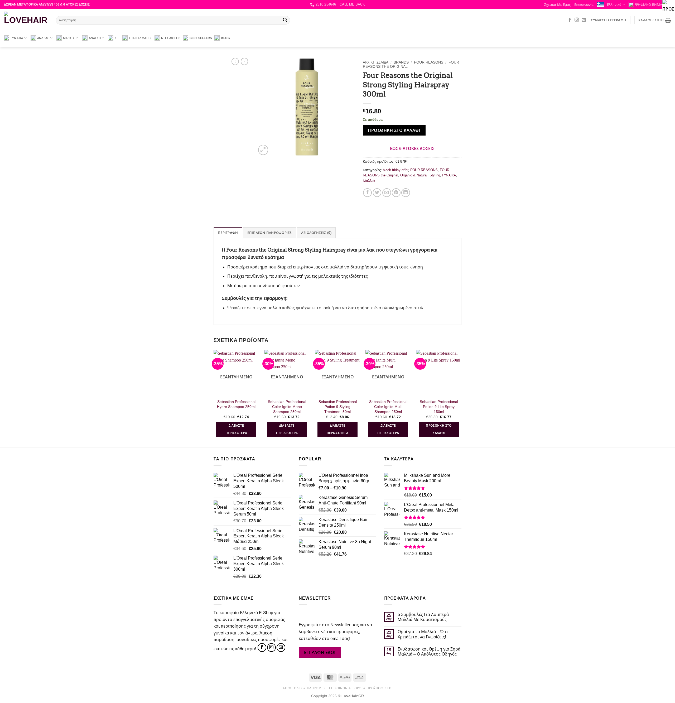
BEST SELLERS (201, 38)
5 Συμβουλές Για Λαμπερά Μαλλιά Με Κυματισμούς (423, 617)
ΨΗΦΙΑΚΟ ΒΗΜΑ (648, 5)
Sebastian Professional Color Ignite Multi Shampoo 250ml (388, 406)
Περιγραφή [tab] (228, 233)
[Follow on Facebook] (570, 20)
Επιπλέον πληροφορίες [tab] (269, 233)
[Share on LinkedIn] (405, 192)
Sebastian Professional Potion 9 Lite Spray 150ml (439, 406)
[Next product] (235, 61)
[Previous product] (244, 61)
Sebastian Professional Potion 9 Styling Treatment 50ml (338, 406)
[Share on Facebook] (367, 192)
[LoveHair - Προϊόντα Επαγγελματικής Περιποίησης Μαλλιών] (26, 19)
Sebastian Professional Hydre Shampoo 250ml (236, 404)
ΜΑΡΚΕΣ (69, 38)
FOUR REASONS (428, 62)
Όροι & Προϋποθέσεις (373, 688)
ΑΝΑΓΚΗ (95, 38)
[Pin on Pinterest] (396, 192)
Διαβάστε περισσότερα (236, 429)
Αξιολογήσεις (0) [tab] (316, 233)
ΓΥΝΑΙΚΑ (17, 38)
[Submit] (285, 20)
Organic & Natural (413, 175)
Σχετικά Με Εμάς (557, 5)
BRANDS (401, 62)
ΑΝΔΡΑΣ (43, 38)
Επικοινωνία (584, 5)
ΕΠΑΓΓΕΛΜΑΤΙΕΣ (140, 38)
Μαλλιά (369, 181)
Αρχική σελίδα (375, 62)
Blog (225, 38)
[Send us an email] (584, 20)
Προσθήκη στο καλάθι (394, 130)
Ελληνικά (614, 5)
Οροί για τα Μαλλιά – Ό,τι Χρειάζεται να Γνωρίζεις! (423, 634)
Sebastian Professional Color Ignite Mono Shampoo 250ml (287, 406)
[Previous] (214, 398)
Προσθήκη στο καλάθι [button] (438, 429)
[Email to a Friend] (386, 192)
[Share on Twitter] (377, 192)
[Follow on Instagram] (577, 20)
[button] (352, 4)
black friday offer (395, 170)
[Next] (461, 398)
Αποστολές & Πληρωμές (304, 688)
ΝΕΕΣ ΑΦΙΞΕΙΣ (170, 38)
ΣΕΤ (117, 38)
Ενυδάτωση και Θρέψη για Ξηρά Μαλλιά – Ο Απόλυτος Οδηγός (429, 651)
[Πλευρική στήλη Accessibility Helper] (668, 6)
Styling (435, 175)
